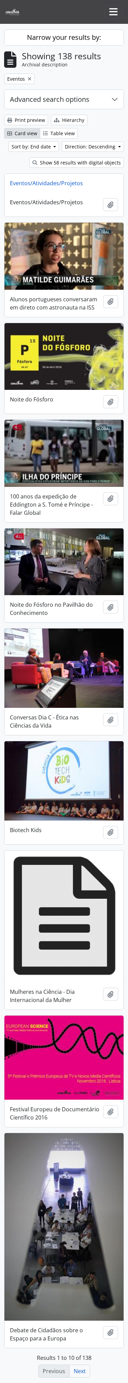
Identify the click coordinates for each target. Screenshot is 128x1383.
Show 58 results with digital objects (80, 162)
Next (80, 1371)
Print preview (29, 120)
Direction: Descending (91, 146)
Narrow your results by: (64, 37)
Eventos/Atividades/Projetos (46, 183)
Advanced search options (49, 99)
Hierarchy (72, 120)
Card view (25, 133)
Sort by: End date (32, 146)
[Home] (15, 12)
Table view (62, 133)
